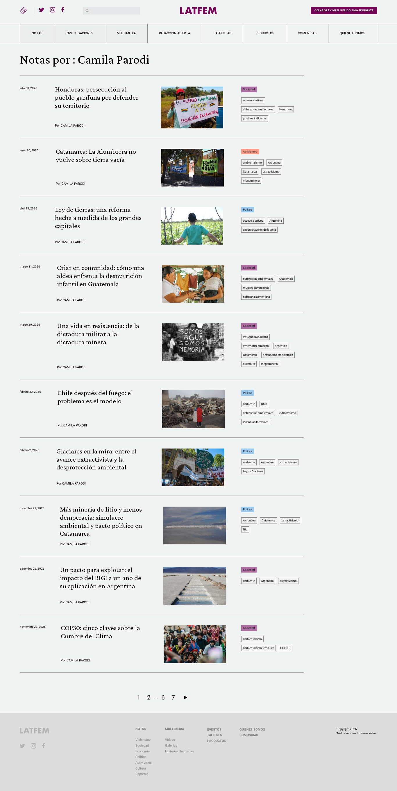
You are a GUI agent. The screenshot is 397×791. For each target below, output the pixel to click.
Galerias (171, 745)
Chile (264, 404)
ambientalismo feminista (258, 648)
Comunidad (307, 33)
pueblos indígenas (255, 118)
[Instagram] (52, 9)
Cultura (140, 768)
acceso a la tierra (253, 100)
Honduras (285, 109)
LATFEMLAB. (223, 33)
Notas (37, 33)
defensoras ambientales (258, 109)
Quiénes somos (352, 33)
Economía (142, 751)
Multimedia (126, 33)
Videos (170, 740)
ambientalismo (252, 162)
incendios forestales (255, 422)
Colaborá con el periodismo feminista (343, 10)
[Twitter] (41, 9)
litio (245, 529)
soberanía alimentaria (256, 296)
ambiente (249, 404)
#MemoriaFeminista (256, 345)
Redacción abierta (174, 33)
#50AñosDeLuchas (255, 336)
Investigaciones (79, 33)
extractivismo (271, 171)
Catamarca (250, 171)
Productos (264, 33)
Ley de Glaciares (253, 471)
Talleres (214, 735)
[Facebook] (63, 9)
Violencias (143, 740)
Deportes (142, 774)
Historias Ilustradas (179, 751)
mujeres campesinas (256, 287)
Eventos (214, 729)
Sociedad (249, 89)
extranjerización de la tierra (259, 229)
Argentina (274, 162)
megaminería (251, 180)
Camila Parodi (72, 126)
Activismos (250, 151)
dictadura (249, 363)
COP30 (284, 648)
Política (247, 209)
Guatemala (286, 278)
